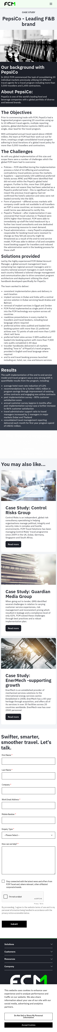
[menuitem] (28, 944)
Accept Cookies (28, 1025)
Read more (14, 545)
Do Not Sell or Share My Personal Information (28, 1016)
